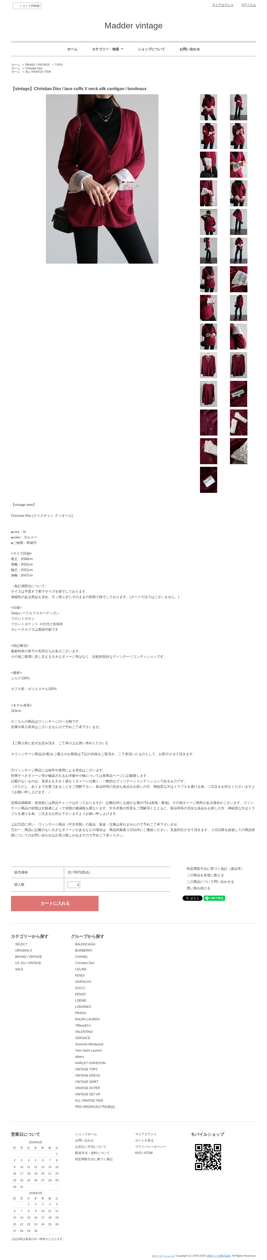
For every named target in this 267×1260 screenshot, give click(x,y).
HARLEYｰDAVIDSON (90, 1063)
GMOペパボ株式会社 (219, 1255)
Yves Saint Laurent (88, 1050)
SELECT (21, 944)
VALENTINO (84, 1032)
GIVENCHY (83, 982)
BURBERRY (84, 950)
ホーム (72, 49)
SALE (19, 969)
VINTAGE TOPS (86, 1069)
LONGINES (83, 1007)
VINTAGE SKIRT (86, 1082)
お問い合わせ (190, 49)
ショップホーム (86, 1134)
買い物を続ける (198, 888)
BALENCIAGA (85, 944)
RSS (138, 1153)
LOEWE (80, 1000)
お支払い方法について (90, 1147)
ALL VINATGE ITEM (38, 71)
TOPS (59, 64)
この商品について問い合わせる (210, 882)
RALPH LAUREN (87, 1019)
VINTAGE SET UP (87, 1094)
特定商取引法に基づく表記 (94, 1159)
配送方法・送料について (92, 1153)
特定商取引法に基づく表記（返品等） (215, 869)
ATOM (148, 1153)
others (79, 1057)
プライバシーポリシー (150, 1147)
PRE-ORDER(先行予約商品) (95, 1107)
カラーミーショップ (163, 1255)
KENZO (80, 994)
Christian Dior (34, 68)
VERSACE (82, 1038)
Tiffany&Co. (83, 1025)
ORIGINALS (23, 950)
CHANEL (81, 957)
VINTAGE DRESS (87, 1075)
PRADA (80, 1013)
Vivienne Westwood (89, 1044)
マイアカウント (223, 5)
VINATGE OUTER (87, 1088)
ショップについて (151, 49)
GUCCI (80, 988)
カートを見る (144, 1140)
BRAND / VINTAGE (37, 64)
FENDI (79, 975)
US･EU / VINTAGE (28, 963)
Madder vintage (134, 25)
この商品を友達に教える (205, 875)
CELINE (81, 969)
